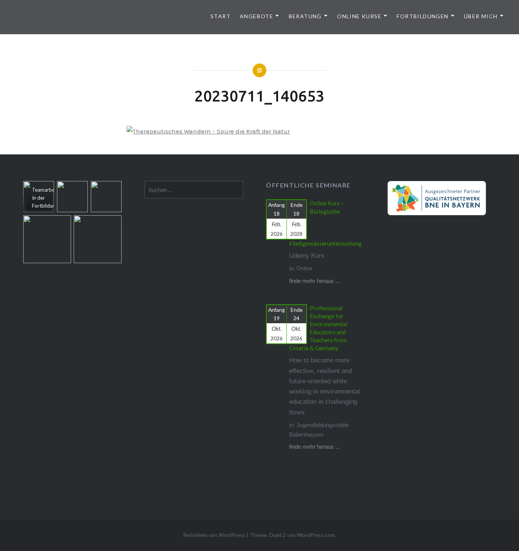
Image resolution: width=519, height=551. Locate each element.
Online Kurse (359, 16)
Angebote (256, 16)
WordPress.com (316, 535)
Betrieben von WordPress (214, 535)
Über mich (481, 16)
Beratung (305, 16)
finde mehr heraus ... (314, 281)
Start (220, 16)
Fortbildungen (422, 16)
